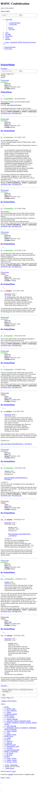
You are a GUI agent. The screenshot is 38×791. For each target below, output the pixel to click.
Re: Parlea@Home (8, 131)
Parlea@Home (8, 64)
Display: (4, 689)
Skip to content (5, 11)
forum (13, 771)
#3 (1, 208)
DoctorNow (4, 82)
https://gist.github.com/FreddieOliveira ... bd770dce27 (16, 444)
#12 (2, 635)
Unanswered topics (10, 47)
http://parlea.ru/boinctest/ (14, 105)
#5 (1, 291)
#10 (2, 519)
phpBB (10, 774)
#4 (1, 250)
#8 (1, 411)
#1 (1, 98)
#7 (1, 369)
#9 (1, 468)
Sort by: (17, 689)
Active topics (8, 48)
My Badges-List (17, 113)
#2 (1, 137)
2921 (9, 277)
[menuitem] (14, 23)
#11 (2, 579)
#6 (1, 335)
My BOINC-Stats (6, 113)
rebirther (3, 274)
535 (9, 85)
